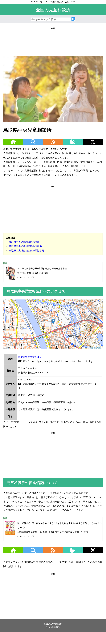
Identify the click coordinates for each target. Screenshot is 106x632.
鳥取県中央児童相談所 (30, 357)
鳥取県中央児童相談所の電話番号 (26, 250)
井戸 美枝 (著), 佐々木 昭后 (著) (42, 272)
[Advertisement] (53, 42)
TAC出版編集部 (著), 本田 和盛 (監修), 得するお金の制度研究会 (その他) (59, 529)
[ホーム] (13, 143)
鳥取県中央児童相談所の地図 (24, 242)
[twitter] (92, 143)
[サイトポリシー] (72, 143)
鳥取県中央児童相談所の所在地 (25, 246)
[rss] (53, 143)
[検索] (73, 19)
